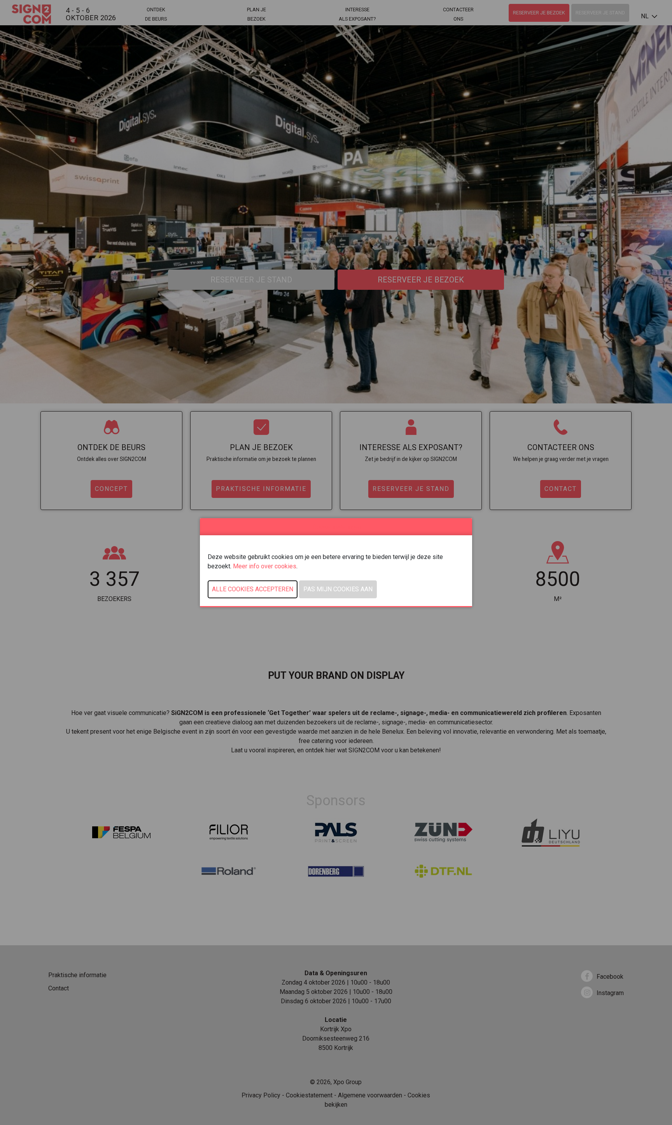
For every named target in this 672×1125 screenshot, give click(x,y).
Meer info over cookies (264, 566)
